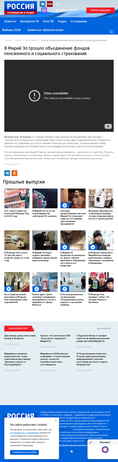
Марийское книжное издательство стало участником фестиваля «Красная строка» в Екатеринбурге (17, 359)
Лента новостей (31, 40)
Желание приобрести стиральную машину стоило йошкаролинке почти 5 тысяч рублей (101, 215)
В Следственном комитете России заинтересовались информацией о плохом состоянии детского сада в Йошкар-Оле (92, 359)
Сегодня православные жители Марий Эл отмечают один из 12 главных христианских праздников (73, 217)
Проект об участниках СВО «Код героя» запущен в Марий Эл (55, 338)
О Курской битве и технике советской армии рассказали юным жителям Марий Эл (93, 338)
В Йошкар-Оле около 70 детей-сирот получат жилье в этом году (16, 257)
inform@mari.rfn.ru (64, 429)
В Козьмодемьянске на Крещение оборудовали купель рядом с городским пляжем (72, 300)
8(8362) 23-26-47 (66, 10)
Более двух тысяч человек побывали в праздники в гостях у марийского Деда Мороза (44, 300)
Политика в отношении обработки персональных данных (66, 445)
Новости (18, 40)
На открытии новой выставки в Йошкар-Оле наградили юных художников (15, 298)
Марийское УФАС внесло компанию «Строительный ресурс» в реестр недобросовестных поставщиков (55, 359)
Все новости (104, 329)
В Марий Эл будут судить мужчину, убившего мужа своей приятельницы (44, 257)
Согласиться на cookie (24, 452)
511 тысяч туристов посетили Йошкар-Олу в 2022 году (16, 213)
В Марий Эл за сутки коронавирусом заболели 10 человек (44, 213)
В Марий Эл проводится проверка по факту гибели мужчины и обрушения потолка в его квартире (72, 259)
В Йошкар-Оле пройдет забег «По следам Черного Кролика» (99, 298)
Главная (7, 40)
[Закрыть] (56, 420)
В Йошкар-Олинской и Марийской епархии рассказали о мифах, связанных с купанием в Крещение (100, 258)
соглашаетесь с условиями (24, 433)
